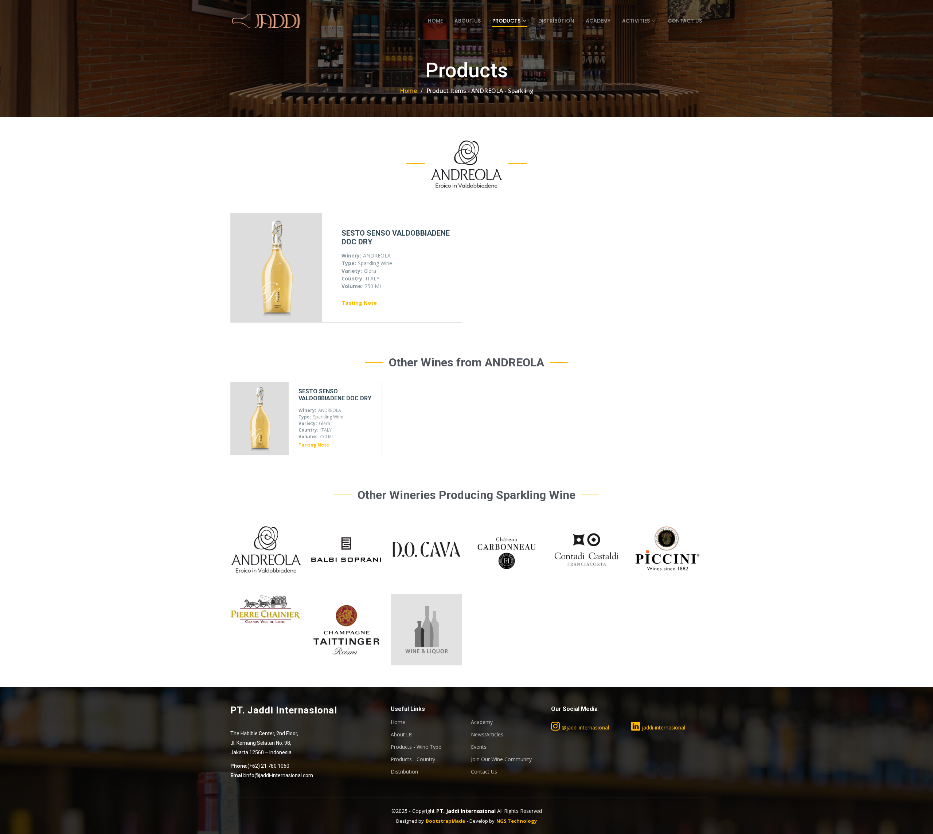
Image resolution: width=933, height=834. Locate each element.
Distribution (556, 20)
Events (479, 747)
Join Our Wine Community (501, 759)
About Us (467, 20)
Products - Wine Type (416, 747)
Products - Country (413, 759)
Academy (598, 20)
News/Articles (487, 734)
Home (435, 20)
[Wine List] (265, 550)
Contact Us (685, 20)
